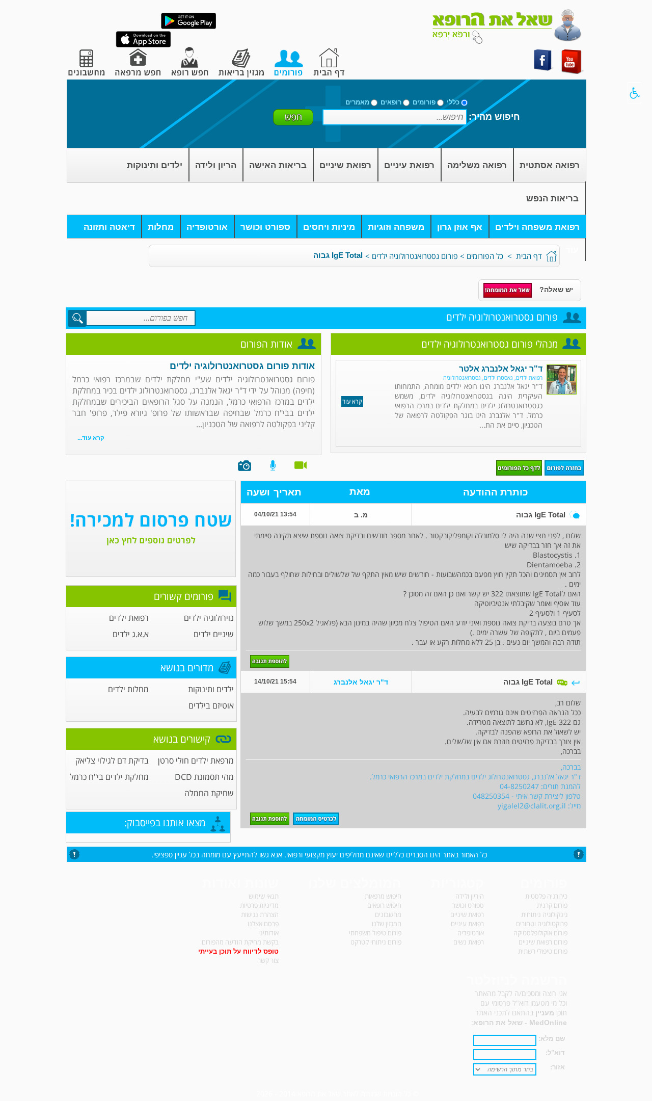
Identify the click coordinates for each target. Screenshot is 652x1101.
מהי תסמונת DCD (204, 776)
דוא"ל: (555, 1053)
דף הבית (529, 256)
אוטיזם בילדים (211, 705)
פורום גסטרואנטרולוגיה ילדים (415, 256)
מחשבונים (388, 914)
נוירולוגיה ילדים (209, 617)
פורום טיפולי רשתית (542, 951)
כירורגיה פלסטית (546, 896)
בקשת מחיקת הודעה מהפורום (240, 942)
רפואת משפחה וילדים (537, 227)
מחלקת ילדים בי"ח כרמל (109, 776)
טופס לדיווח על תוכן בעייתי (238, 951)
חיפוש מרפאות (383, 896)
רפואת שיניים (345, 165)
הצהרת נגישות (260, 914)
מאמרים (357, 102)
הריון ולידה (215, 165)
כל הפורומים (485, 256)
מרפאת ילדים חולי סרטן (196, 760)
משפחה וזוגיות (396, 227)
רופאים (391, 102)
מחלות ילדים (128, 689)
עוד (572, 250)
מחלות (161, 227)
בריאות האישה (278, 165)
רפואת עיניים (409, 165)
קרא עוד (352, 401)
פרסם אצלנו (263, 923)
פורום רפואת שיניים (543, 942)
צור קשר (268, 960)
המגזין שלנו (386, 923)
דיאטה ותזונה (109, 227)
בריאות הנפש (552, 198)
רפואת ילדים (129, 617)
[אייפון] (143, 45)
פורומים (424, 102)
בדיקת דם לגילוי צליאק (112, 760)
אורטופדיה (207, 227)
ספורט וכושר (265, 227)
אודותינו (268, 932)
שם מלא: (551, 1038)
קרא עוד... (90, 437)
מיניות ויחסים (329, 227)
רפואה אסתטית (550, 165)
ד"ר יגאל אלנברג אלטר (500, 368)
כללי (453, 102)
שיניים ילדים (214, 634)
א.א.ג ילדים (131, 634)
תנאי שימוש (264, 896)
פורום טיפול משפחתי (375, 932)
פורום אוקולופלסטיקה (540, 932)
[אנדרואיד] (188, 26)
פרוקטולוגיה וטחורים (541, 923)
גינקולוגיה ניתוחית (544, 914)
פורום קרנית (552, 905)
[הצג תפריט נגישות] (634, 92)
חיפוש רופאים (384, 905)
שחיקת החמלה (209, 793)
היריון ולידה (469, 896)
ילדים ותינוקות (154, 165)
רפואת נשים (468, 942)
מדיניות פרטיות (259, 905)
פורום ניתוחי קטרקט (375, 942)
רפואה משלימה (477, 165)
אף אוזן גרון (459, 227)
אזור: (557, 1067)
